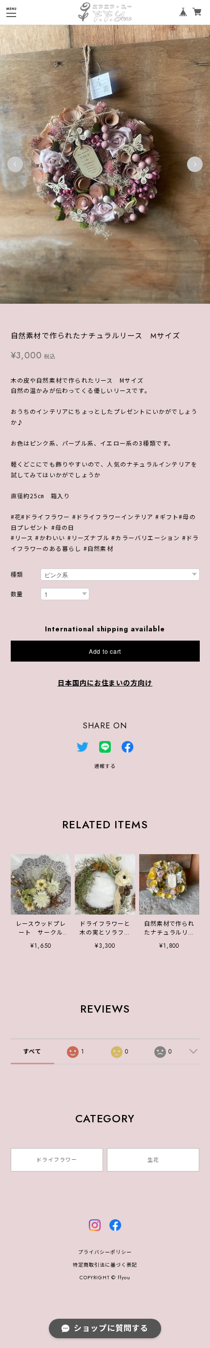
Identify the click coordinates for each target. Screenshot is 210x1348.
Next (195, 164)
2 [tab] (90, 313)
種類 (17, 575)
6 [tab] (129, 313)
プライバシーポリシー (105, 1252)
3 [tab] (100, 313)
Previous (15, 164)
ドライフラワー (56, 1160)
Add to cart (105, 651)
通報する (105, 766)
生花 (153, 1160)
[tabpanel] (105, 164)
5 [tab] (119, 313)
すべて (32, 1051)
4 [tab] (109, 313)
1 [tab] (80, 313)
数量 (17, 594)
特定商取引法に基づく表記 (105, 1265)
